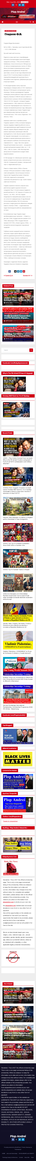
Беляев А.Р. (27, 275)
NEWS (6, 295)
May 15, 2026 (10, 1038)
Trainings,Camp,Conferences (22, 331)
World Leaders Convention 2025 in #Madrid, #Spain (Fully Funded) (17, 318)
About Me (26, 1157)
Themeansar (18, 1149)
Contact (21, 1157)
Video (32, 1157)
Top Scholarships (23, 313)
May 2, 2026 (9, 1056)
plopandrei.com (10, 905)
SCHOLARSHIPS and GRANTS (11, 313)
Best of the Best (9, 293)
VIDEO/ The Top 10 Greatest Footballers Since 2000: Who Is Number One (17, 1054)
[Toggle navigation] (17, 22)
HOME (3, 1153)
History (22, 1031)
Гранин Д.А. (9, 275)
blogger (16, 293)
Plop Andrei (18, 11)
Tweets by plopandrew (10, 821)
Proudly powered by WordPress (12, 1147)
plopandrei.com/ (8, 902)
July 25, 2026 (10, 1000)
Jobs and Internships (10, 30)
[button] (30, 22)
